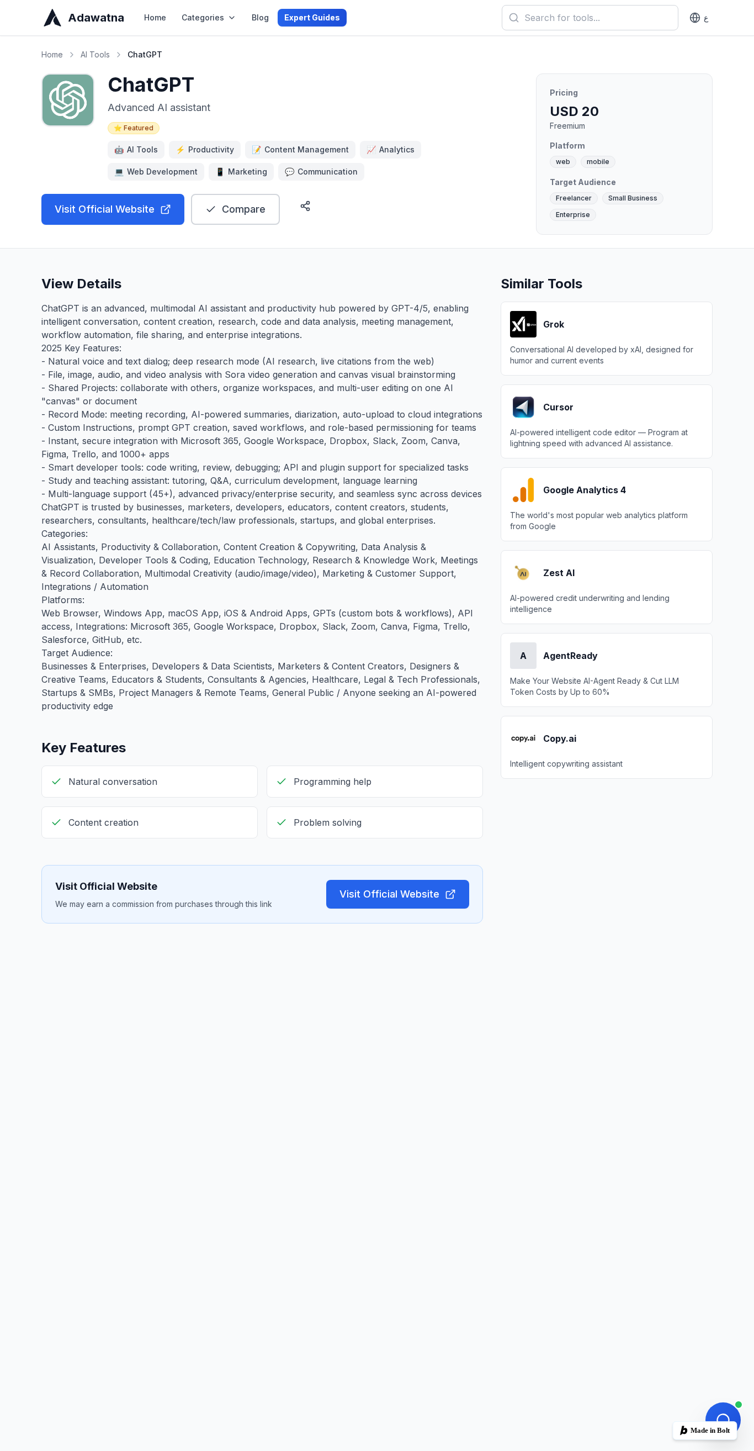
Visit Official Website (105, 209)
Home (155, 17)
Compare (244, 209)
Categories (203, 17)
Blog (260, 17)
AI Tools (95, 54)
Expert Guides (312, 17)
